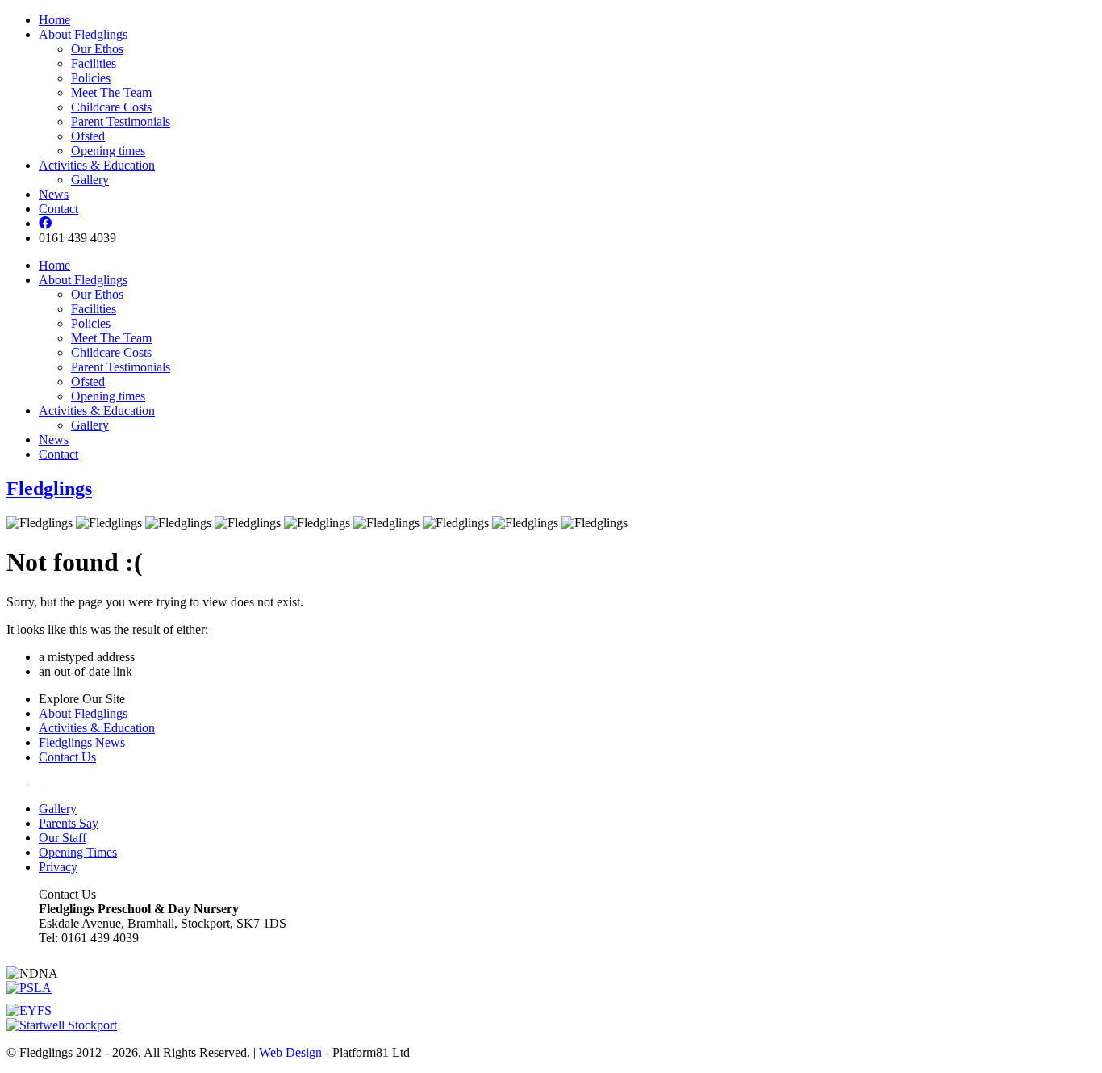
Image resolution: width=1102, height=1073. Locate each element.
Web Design (290, 1052)
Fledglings (49, 488)
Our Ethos (97, 49)
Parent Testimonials (120, 121)
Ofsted (88, 136)
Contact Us (67, 757)
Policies (91, 78)
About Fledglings (83, 34)
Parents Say (68, 823)
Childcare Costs (111, 107)
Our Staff (62, 838)
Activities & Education (97, 165)
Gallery (90, 180)
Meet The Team (111, 92)
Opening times (108, 150)
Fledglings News (82, 742)
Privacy (58, 867)
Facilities (93, 63)
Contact (58, 209)
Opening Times (78, 852)
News (54, 194)
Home (54, 20)
